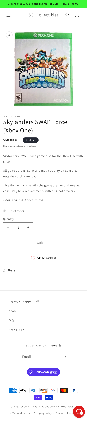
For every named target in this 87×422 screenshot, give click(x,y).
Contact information (67, 413)
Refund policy (49, 406)
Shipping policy (43, 413)
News (12, 311)
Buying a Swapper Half (23, 301)
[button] (8, 15)
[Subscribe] (64, 357)
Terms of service (21, 413)
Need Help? (16, 330)
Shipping (7, 145)
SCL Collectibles (28, 406)
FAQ (11, 320)
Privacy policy (68, 406)
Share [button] (11, 270)
